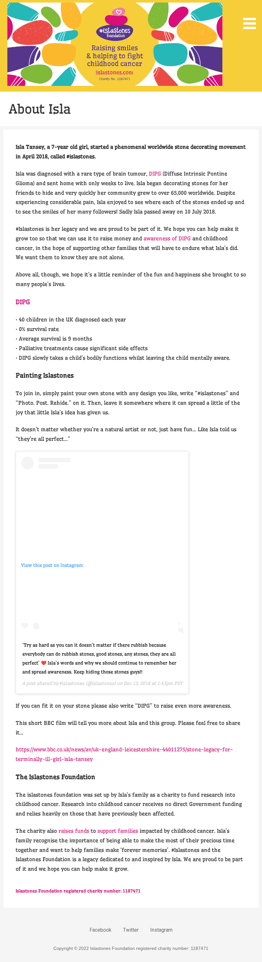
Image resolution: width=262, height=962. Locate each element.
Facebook (100, 930)
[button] (252, 15)
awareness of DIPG (167, 238)
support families (117, 831)
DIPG (155, 173)
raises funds (73, 831)
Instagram (161, 930)
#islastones (71, 683)
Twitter (131, 930)
